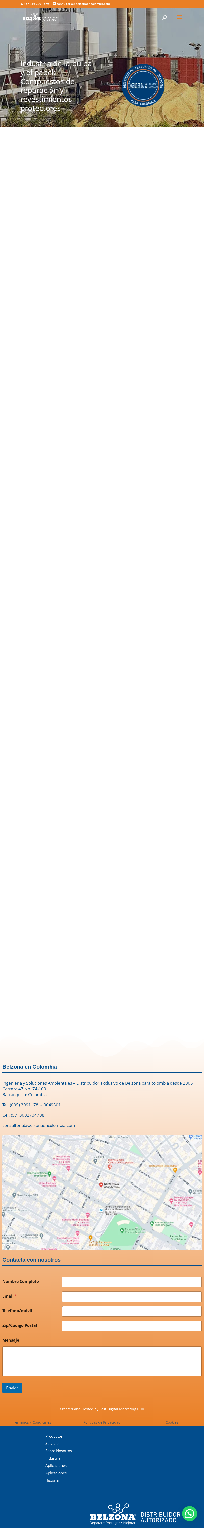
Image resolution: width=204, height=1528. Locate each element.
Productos (54, 1436)
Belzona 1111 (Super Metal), (121, 456)
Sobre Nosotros (58, 1450)
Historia (52, 1480)
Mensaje (10, 1340)
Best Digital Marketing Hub (121, 1409)
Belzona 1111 (14, 236)
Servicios (52, 1443)
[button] (14, 888)
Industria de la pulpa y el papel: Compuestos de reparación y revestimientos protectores (56, 85)
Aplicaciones (56, 1465)
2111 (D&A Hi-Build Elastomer (153, 382)
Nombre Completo (20, 1281)
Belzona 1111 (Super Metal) (89, 532)
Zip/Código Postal (19, 1325)
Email (9, 1296)
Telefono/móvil (17, 1311)
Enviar (12, 1388)
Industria (52, 1458)
